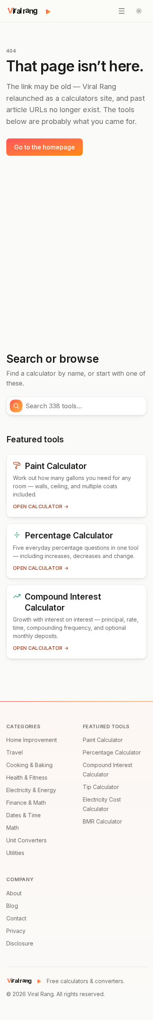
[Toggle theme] (139, 11)
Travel (14, 752)
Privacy (16, 930)
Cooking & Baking (29, 765)
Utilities (15, 852)
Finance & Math (26, 802)
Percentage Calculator (112, 752)
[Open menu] (121, 11)
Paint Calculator (103, 739)
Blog (12, 905)
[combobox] (84, 406)
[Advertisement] (76, 254)
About (14, 893)
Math (12, 827)
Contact (16, 918)
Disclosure (19, 943)
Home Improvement (31, 739)
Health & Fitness (26, 777)
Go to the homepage (44, 147)
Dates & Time (23, 815)
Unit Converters (26, 840)
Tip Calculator (101, 787)
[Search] (16, 406)
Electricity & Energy (31, 790)
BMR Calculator (102, 821)
